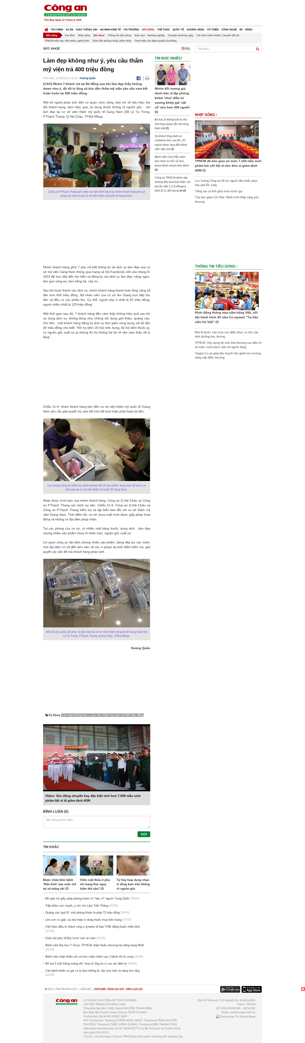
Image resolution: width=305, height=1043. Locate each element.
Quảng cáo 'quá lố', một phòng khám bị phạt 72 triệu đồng (82, 912)
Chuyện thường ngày (180, 35)
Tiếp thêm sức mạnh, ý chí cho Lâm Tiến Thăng (76, 905)
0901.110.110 (134, 989)
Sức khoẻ (98, 35)
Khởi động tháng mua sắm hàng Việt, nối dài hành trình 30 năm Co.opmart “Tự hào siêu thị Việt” (226, 317)
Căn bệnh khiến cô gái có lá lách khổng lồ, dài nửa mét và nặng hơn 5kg (92, 970)
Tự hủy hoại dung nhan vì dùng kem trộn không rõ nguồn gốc (133, 884)
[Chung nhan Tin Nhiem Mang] (235, 1016)
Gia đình (70, 35)
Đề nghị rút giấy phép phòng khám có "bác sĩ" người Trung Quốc (87, 898)
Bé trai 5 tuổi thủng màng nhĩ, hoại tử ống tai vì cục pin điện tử (86, 963)
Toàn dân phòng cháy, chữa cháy (111, 40)
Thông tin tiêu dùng (119, 35)
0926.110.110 (115, 989)
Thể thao (163, 29)
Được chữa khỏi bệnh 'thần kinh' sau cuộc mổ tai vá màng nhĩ (59, 884)
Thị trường (131, 29)
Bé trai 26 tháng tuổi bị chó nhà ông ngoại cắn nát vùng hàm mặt (172, 124)
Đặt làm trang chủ (62, 989)
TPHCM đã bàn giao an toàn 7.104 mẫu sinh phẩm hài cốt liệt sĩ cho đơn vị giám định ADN (228, 165)
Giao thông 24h (86, 29)
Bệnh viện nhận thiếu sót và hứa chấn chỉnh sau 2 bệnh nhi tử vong (89, 956)
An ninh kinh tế (110, 29)
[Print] (147, 78)
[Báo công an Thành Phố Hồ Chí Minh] (65, 10)
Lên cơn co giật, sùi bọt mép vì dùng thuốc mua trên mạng (83, 919)
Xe (240, 29)
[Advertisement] (181, 13)
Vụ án (69, 29)
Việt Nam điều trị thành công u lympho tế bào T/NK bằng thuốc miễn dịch (92, 926)
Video (249, 29)
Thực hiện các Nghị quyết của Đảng (155, 40)
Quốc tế (178, 29)
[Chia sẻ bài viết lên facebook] (138, 78)
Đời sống (148, 29)
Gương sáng (195, 29)
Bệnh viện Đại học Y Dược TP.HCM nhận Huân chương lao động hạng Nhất (94, 945)
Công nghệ (229, 29)
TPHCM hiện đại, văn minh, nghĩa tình (67, 40)
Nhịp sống (84, 35)
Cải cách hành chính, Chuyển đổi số (217, 35)
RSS (187, 48)
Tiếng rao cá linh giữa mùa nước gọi (218, 191)
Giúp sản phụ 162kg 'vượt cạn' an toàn (70, 938)
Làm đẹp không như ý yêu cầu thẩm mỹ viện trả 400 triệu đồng (102, 715)
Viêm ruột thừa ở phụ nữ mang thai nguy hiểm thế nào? (95, 884)
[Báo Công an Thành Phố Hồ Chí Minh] (46, 28)
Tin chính (57, 29)
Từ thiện (213, 29)
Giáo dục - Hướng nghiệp (149, 35)
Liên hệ (85, 989)
